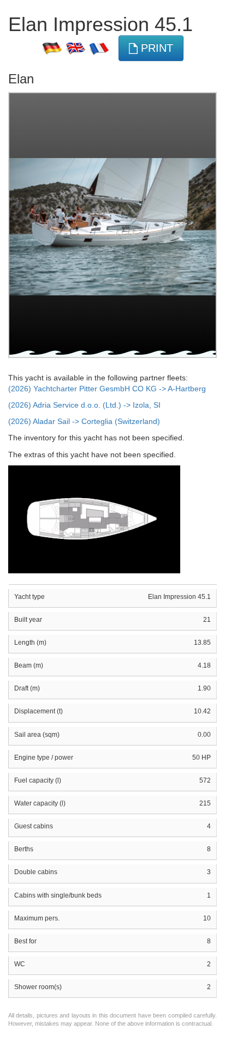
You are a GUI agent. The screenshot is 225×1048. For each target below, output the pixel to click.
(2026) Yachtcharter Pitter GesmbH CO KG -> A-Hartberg (107, 388)
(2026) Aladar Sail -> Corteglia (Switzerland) (84, 421)
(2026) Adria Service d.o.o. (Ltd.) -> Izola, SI (84, 405)
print (155, 48)
